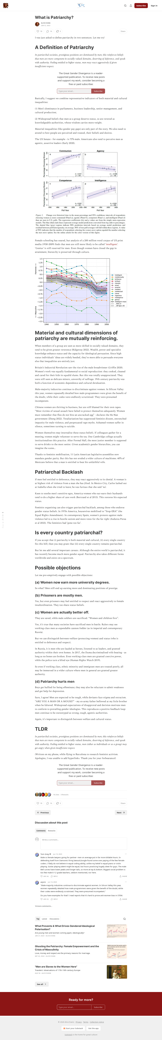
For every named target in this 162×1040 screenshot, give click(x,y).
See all (40, 984)
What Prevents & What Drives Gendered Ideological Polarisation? (65, 928)
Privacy (79, 1022)
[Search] (125, 5)
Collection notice (97, 1022)
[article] (81, 932)
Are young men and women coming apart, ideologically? (59, 933)
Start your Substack (74, 1028)
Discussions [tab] (54, 919)
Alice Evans (45, 23)
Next (119, 812)
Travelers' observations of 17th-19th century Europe (57, 970)
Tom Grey (44, 854)
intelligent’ (111, 244)
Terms (85, 1022)
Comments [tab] (40, 831)
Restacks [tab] (51, 831)
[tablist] (46, 830)
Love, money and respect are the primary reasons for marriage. (62, 953)
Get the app (93, 1028)
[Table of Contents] (3, 520)
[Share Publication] (130, 5)
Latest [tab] (44, 919)
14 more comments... (43, 906)
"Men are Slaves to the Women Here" (56, 966)
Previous (44, 812)
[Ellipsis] (126, 854)
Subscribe (141, 5)
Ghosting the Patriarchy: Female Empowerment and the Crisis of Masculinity (67, 948)
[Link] (31, 47)
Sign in (154, 5)
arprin (43, 882)
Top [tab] (37, 919)
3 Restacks (64, 794)
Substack (68, 1034)
